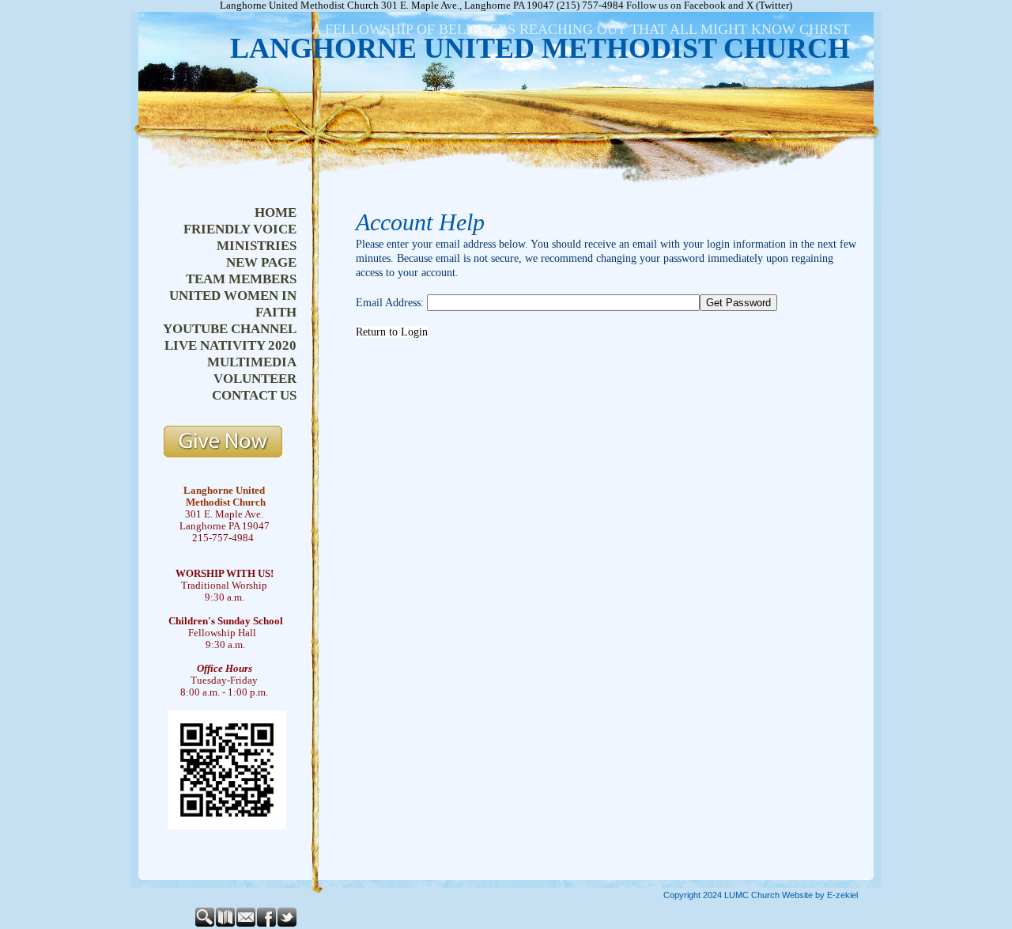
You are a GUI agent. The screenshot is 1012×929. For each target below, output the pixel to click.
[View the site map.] (226, 923)
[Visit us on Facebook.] (267, 923)
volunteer (254, 378)
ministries (256, 245)
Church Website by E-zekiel (804, 895)
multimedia (251, 362)
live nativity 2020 (230, 345)
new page (261, 262)
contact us (254, 395)
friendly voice (239, 229)
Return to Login (392, 332)
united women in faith (232, 304)
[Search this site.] (205, 923)
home (275, 212)
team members (241, 278)
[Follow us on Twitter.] (288, 923)
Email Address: (390, 303)
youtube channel (229, 328)
